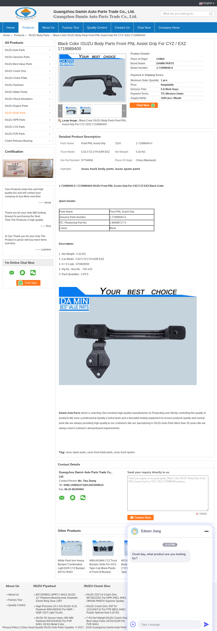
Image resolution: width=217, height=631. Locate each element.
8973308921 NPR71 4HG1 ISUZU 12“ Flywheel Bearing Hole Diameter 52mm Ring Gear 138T (57, 597)
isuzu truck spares (124, 452)
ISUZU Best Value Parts (18, 64)
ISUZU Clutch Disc (15, 71)
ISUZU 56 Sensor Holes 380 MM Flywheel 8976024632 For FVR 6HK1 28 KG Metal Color (54, 621)
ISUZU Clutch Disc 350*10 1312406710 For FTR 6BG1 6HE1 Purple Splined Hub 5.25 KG (106, 609)
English (207, 3)
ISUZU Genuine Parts (17, 57)
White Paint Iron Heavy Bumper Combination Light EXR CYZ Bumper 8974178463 (71, 566)
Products (28, 27)
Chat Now (144, 27)
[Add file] (133, 624)
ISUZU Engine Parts (16, 105)
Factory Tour (70, 27)
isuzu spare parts (76, 452)
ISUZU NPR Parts (15, 119)
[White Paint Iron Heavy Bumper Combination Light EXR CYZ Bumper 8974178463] (71, 548)
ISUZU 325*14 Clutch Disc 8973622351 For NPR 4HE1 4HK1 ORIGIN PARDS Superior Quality (106, 597)
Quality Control (97, 27)
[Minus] (206, 531)
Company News (169, 27)
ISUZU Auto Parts (15, 50)
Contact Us (122, 27)
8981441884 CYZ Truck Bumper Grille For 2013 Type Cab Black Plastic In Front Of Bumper (103, 566)
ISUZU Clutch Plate (16, 78)
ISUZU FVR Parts (15, 133)
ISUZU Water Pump (16, 92)
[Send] (206, 624)
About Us (48, 27)
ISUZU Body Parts (39, 35)
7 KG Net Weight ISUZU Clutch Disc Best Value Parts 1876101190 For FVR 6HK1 (107, 621)
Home (11, 27)
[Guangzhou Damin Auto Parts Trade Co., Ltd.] (26, 13)
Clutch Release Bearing (18, 140)
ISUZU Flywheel (14, 85)
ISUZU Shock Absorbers (19, 98)
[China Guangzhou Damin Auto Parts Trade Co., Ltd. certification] (15, 168)
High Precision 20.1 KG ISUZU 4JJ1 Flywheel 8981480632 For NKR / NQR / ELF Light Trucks (56, 609)
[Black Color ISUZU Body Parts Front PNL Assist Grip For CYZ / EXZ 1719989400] (92, 77)
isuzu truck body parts (99, 452)
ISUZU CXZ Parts (15, 126)
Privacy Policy (11, 627)
